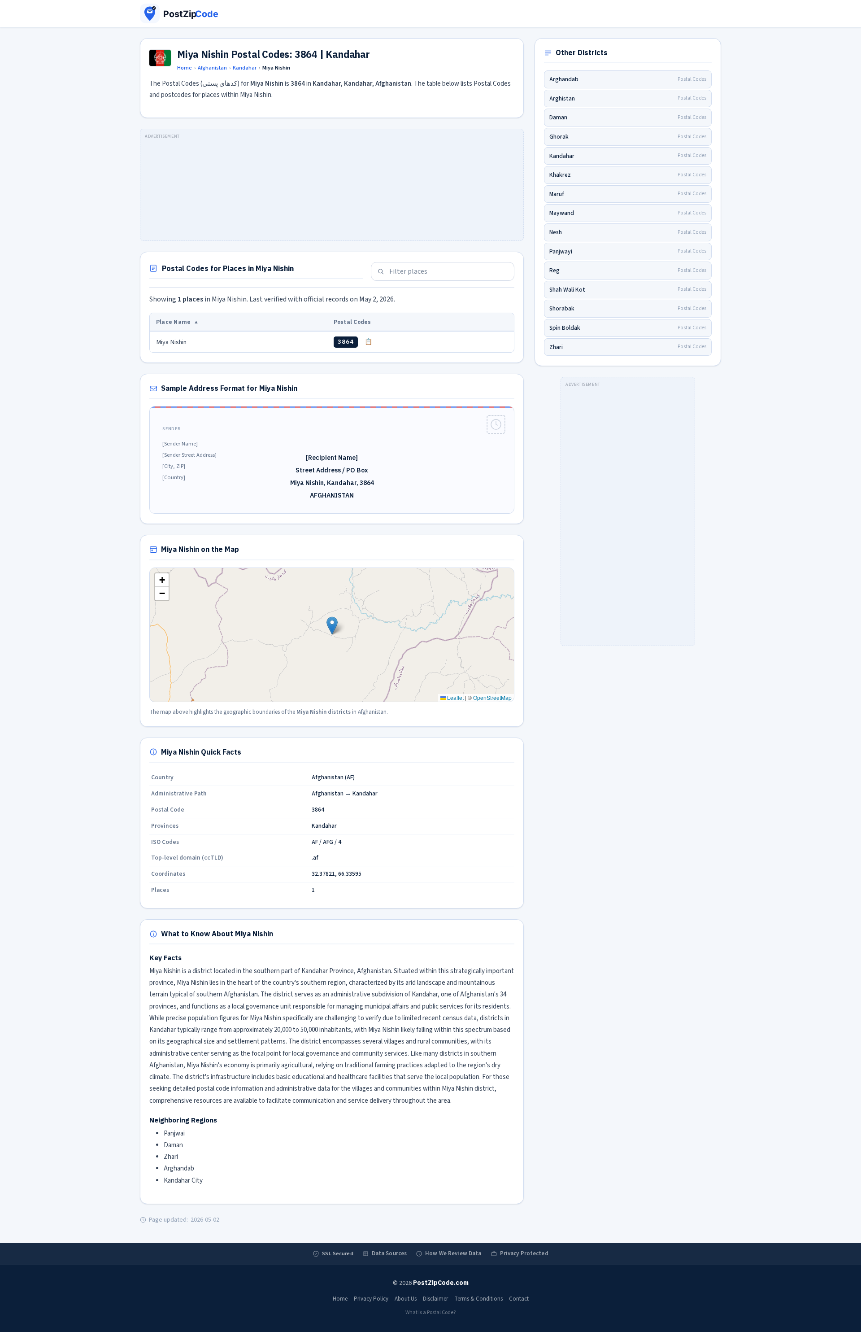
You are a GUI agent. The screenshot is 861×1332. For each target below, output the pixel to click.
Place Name (177, 322)
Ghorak (627, 136)
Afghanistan (212, 68)
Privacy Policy (371, 1299)
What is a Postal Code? (430, 1312)
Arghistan (627, 98)
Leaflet (455, 697)
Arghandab (627, 79)
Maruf (627, 194)
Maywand (627, 213)
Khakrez (627, 174)
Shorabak (627, 308)
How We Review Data (453, 1253)
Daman (627, 117)
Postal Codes (352, 322)
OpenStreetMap (492, 697)
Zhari (627, 347)
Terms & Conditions (478, 1299)
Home (184, 68)
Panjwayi (627, 251)
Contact (519, 1299)
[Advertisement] (331, 184)
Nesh (627, 232)
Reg (627, 270)
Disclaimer (435, 1299)
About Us (406, 1299)
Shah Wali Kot (627, 289)
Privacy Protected (524, 1253)
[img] (331, 635)
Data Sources (389, 1253)
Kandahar (245, 68)
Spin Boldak (627, 327)
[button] (332, 625)
